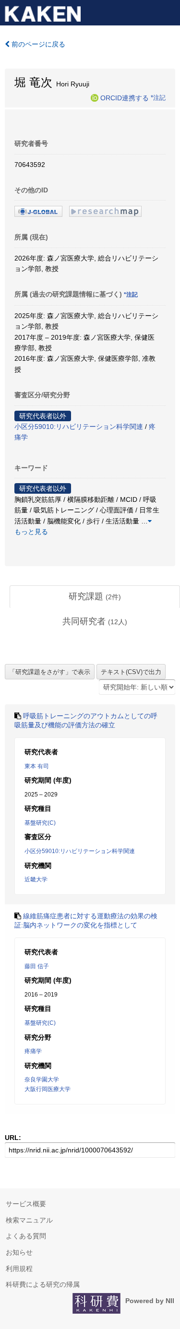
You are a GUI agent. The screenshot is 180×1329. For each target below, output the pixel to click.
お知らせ (19, 1252)
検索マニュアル (29, 1220)
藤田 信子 (36, 966)
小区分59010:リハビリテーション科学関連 (78, 426)
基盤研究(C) (40, 822)
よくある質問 (26, 1236)
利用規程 (19, 1268)
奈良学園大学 (41, 1079)
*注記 (158, 97)
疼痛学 (33, 1051)
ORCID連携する (124, 97)
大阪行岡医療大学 (47, 1089)
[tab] (95, 596)
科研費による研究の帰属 (43, 1284)
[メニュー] (168, 11)
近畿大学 (36, 879)
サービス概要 (26, 1204)
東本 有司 (36, 766)
